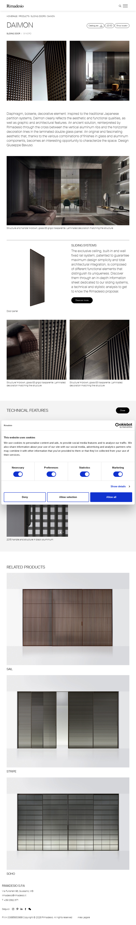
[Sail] (68, 622)
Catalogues (94, 25)
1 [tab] (60, 532)
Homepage (12, 16)
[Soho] (68, 826)
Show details (118, 486)
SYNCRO (27, 33)
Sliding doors (38, 16)
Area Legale (84, 917)
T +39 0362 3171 (10, 900)
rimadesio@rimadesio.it (14, 895)
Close (122, 410)
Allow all (111, 497)
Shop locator (122, 25)
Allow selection (68, 497)
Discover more (82, 300)
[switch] (51, 474)
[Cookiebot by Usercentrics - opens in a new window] (117, 425)
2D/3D (109, 25)
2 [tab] (63, 532)
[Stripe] (68, 724)
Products (24, 16)
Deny (25, 497)
